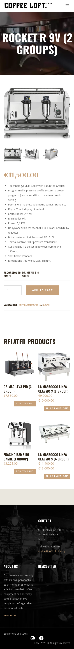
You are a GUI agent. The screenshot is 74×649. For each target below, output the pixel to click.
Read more (10, 615)
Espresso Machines (30, 304)
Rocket (46, 304)
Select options (57, 408)
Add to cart (42, 290)
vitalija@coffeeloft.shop (52, 551)
